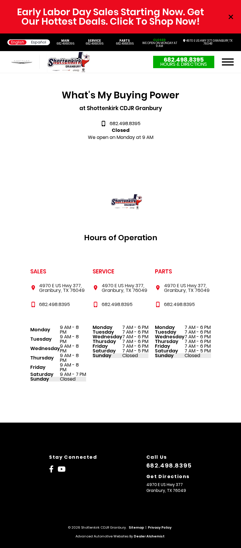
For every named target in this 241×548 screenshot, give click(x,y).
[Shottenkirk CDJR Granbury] (68, 62)
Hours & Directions (183, 64)
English (17, 42)
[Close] (231, 17)
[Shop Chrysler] (21, 62)
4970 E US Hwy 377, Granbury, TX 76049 (208, 42)
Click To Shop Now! (155, 21)
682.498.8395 (65, 42)
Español (38, 42)
